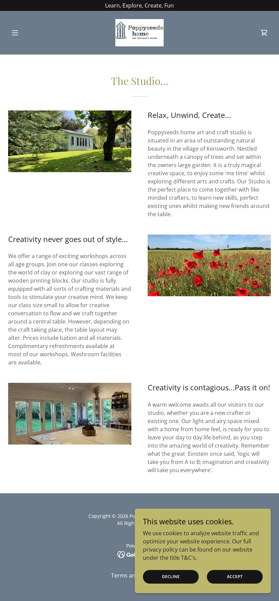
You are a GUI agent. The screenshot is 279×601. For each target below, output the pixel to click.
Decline (171, 577)
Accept (235, 577)
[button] (28, 33)
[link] (139, 32)
